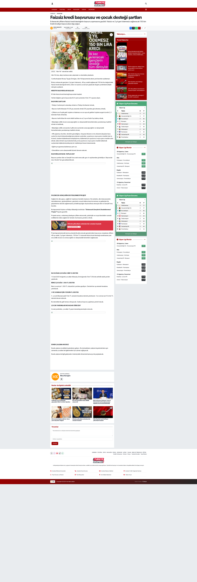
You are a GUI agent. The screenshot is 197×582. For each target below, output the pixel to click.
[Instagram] (54, 453)
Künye (129, 454)
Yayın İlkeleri (144, 454)
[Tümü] (144, 34)
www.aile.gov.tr (83, 157)
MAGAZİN (76, 9)
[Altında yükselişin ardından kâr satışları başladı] (82, 412)
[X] (51, 453)
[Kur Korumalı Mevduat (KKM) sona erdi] (82, 393)
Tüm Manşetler (80, 474)
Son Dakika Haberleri (106, 474)
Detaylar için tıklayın (131, 142)
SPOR (69, 9)
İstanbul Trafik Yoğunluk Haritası (133, 471)
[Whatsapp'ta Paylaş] (136, 28)
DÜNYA (84, 9)
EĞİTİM (144, 452)
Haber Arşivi (129, 474)
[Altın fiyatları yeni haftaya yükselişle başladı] (103, 412)
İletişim (125, 454)
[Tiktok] (60, 453)
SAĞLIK (124, 452)
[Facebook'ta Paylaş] (131, 28)
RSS (53, 481)
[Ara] (146, 4)
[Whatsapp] (62, 453)
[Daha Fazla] (139, 28)
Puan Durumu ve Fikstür (58, 474)
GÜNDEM (54, 9)
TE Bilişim (144, 481)
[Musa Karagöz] (55, 376)
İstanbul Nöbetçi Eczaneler (59, 471)
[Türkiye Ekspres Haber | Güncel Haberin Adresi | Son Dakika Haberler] (100, 4)
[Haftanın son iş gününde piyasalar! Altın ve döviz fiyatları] (61, 393)
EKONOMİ (91, 9)
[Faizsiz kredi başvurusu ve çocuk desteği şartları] (82, 50)
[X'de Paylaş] (133, 28)
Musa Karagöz (65, 376)
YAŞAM (129, 452)
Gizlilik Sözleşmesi (117, 454)
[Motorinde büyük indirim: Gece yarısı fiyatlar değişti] (61, 412)
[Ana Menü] (146, 10)
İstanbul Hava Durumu (82, 471)
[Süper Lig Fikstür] (144, 147)
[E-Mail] (61, 379)
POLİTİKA (62, 9)
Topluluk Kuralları (136, 454)
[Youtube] (57, 453)
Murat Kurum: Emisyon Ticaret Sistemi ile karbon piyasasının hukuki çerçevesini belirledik (102, 402)
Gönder (55, 443)
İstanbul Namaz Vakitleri (107, 471)
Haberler (52, 13)
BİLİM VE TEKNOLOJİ (137, 452)
